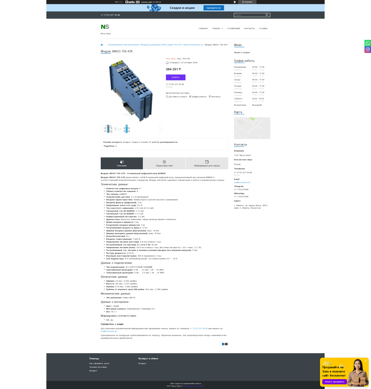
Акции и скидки (242, 52)
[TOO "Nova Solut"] (105, 26)
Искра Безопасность (193, 45)
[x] (226, 344)
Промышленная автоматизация (124, 45)
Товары (216, 28)
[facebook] (223, 344)
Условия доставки (98, 367)
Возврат (93, 370)
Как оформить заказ (99, 363)
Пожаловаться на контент (193, 386)
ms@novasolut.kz (109, 331)
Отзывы (263, 28)
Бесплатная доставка (179, 93)
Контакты (249, 28)
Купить (176, 77)
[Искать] (266, 15)
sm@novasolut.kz (242, 182)
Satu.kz (198, 383)
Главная (203, 28)
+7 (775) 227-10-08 (199, 328)
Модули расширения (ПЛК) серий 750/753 (161, 45)
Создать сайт (146, 2)
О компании (233, 28)
